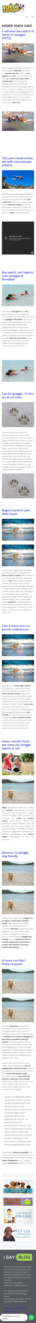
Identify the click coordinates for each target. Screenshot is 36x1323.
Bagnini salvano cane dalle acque (16, 512)
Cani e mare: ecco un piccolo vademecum (16, 627)
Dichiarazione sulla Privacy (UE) (15, 1308)
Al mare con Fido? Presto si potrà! (14, 962)
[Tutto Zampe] (13, 8)
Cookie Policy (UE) (10, 1311)
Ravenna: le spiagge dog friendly (15, 854)
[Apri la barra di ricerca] (27, 16)
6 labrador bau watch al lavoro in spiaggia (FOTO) (18, 34)
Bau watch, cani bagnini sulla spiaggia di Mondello (17, 275)
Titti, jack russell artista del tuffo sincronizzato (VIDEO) (17, 161)
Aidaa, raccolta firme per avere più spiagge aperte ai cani (16, 744)
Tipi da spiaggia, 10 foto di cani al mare (18, 395)
